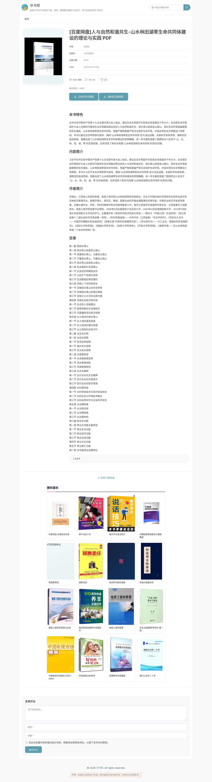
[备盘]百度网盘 (115, 96)
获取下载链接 (107, 477)
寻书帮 (35, 5)
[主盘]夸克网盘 (86, 96)
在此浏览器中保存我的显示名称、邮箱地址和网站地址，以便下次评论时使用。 (69, 742)
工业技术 (76, 459)
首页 (27, 18)
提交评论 (33, 750)
